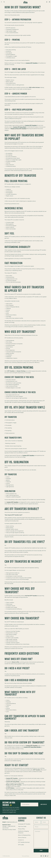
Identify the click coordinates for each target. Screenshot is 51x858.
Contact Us (21, 839)
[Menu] (1, 1)
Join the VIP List (43, 804)
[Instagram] (43, 856)
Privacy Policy (21, 828)
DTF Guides (21, 844)
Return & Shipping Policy (24, 835)
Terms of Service (22, 837)
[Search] (4, 2)
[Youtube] (45, 856)
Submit (41, 850)
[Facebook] (41, 856)
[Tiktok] (48, 856)
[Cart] (49, 2)
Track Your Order (22, 826)
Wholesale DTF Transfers (24, 824)
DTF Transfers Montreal (23, 842)
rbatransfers (7, 855)
